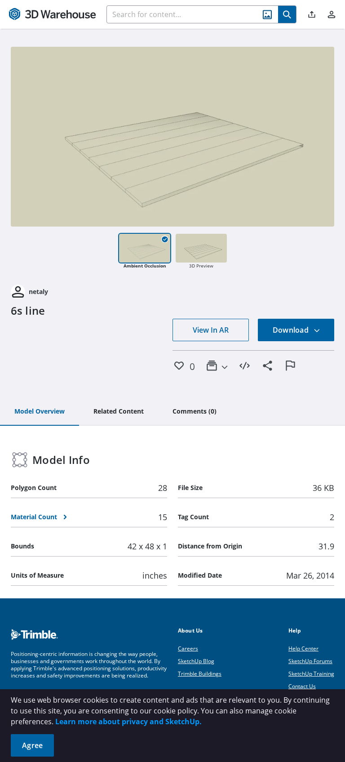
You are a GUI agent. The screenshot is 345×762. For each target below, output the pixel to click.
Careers (188, 648)
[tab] (39, 412)
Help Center (303, 648)
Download (291, 330)
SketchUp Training (311, 673)
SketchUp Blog (196, 661)
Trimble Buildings (199, 673)
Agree (32, 745)
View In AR (211, 330)
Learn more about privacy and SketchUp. (128, 721)
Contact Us (302, 686)
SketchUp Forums (310, 661)
